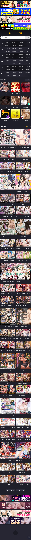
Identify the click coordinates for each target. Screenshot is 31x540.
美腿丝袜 (8, 63)
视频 (2, 50)
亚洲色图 (14, 60)
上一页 (12, 490)
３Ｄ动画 (28, 48)
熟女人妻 (8, 51)
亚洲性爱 (8, 54)
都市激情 (8, 66)
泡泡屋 (14, 75)
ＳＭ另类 (28, 51)
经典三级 (14, 57)
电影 (2, 56)
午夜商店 (14, 72)
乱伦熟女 (21, 57)
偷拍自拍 (14, 54)
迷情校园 (8, 69)
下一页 (18, 490)
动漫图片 (28, 60)
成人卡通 (21, 54)
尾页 (23, 490)
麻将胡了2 (7, 45)
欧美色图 (21, 60)
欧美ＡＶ (21, 48)
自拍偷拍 (14, 48)
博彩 (2, 44)
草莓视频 (21, 72)
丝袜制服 (14, 51)
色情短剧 (21, 75)
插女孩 (7, 72)
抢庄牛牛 (28, 45)
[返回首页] (29, 537)
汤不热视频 (27, 72)
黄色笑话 (21, 69)
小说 (2, 67)
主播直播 (21, 51)
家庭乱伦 (14, 66)
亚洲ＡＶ (8, 48)
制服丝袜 (8, 57)
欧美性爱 (28, 54)
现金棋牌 (21, 45)
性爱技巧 (28, 69)
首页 (8, 490)
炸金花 (14, 45)
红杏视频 (8, 75)
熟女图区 (21, 63)
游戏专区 (28, 42)
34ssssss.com (15, 33)
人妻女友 (21, 66)
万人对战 (21, 42)
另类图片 (28, 63)
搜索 (27, 37)
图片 (2, 61)
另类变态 (28, 57)
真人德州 (14, 42)
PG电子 (7, 42)
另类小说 (14, 69)
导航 (2, 73)
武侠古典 (28, 66)
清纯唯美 (14, 63)
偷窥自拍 (8, 60)
